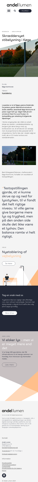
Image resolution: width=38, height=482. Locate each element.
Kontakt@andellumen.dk (10, 447)
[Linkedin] (4, 475)
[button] (8, 11)
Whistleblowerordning (9, 465)
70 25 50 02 (6, 451)
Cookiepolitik (6, 466)
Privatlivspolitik (7, 463)
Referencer (5, 31)
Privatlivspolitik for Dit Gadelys (12, 468)
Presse (4, 470)
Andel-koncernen (16, 415)
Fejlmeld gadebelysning (9, 454)
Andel (13, 418)
